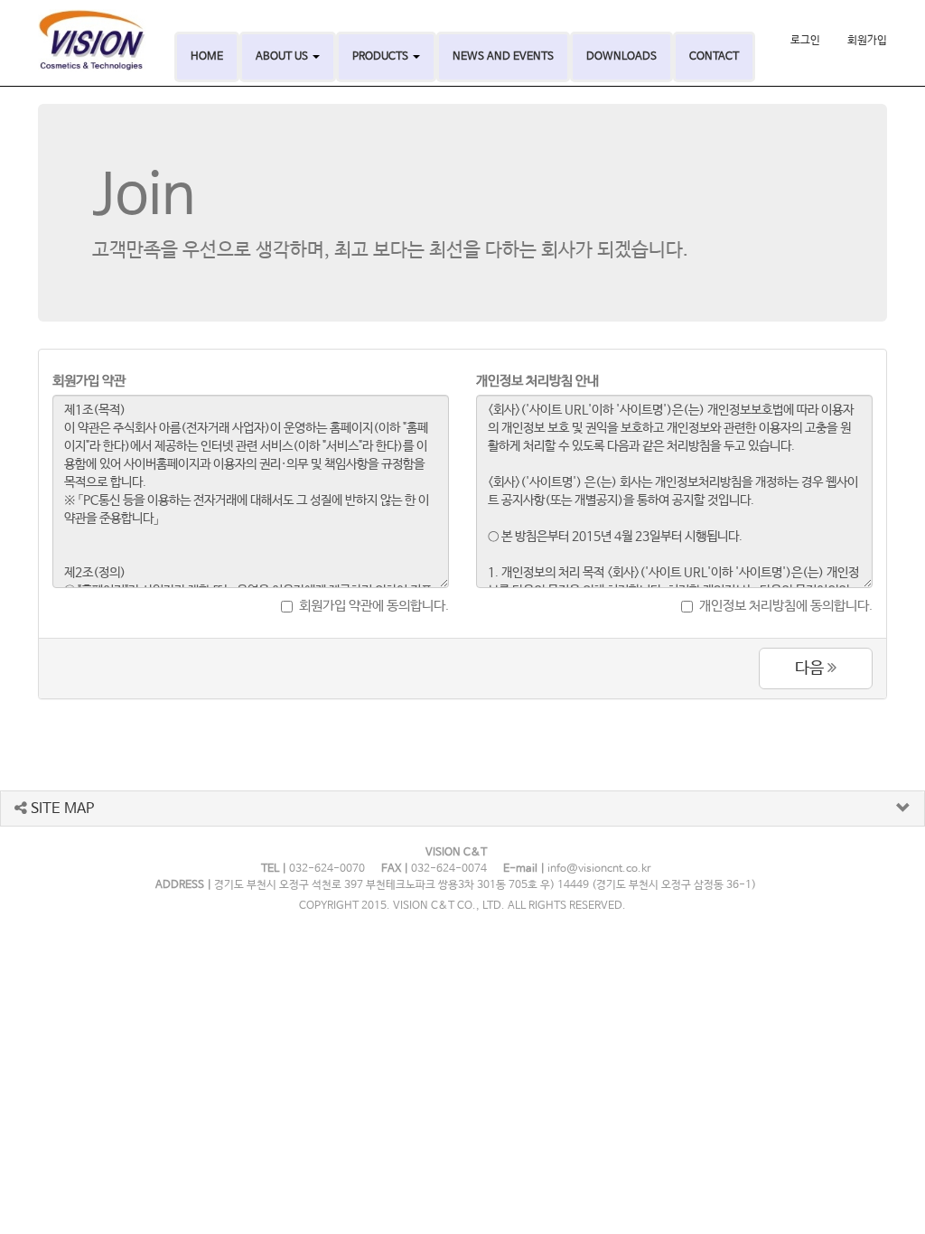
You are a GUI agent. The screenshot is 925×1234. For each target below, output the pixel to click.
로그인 (805, 40)
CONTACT (714, 57)
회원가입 (867, 40)
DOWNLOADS (621, 57)
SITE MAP (60, 809)
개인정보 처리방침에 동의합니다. (786, 605)
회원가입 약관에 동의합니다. (374, 605)
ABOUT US (283, 57)
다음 (811, 668)
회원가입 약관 (89, 380)
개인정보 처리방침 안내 (537, 380)
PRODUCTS (381, 57)
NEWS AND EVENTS (503, 57)
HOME (207, 57)
